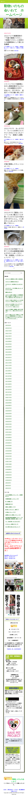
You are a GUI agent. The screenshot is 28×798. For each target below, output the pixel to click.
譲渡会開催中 (14, 688)
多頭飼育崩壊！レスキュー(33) (12, 499)
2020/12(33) (8, 394)
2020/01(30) (8, 424)
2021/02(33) (8, 389)
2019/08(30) (8, 437)
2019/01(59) (8, 456)
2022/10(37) (8, 336)
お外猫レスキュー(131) (10, 512)
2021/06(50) (8, 378)
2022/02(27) (8, 357)
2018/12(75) (8, 458)
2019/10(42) (8, 432)
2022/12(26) (8, 330)
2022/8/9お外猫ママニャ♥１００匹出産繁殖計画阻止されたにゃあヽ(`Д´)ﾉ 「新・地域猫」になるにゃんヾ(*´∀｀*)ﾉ (14, 253)
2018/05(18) (8, 477)
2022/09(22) (8, 338)
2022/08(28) (8, 341)
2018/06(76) (8, 474)
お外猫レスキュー (13, 47)
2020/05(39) (8, 413)
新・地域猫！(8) (9, 501)
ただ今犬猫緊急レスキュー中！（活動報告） (11, 46)
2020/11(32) (8, 397)
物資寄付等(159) (9, 504)
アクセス (16, 789)
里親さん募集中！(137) (10, 507)
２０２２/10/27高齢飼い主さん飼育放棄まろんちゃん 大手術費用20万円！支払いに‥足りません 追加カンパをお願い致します (14, 88)
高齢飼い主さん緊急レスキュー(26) (13, 515)
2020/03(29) (8, 418)
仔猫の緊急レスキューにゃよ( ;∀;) (14, 165)
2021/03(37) (8, 386)
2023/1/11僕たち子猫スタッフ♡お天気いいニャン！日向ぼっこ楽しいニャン (14, 301)
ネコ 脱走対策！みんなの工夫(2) (12, 521)
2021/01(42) (8, 392)
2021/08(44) (8, 373)
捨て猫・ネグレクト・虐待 (14, 261)
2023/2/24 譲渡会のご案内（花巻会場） (14, 279)
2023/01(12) (8, 328)
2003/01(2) (8, 488)
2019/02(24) (8, 453)
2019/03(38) (8, 450)
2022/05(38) (8, 349)
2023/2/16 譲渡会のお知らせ (12, 281)
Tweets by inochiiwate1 (14, 649)
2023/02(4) (8, 325)
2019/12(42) (8, 426)
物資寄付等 (8, 261)
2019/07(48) (8, 440)
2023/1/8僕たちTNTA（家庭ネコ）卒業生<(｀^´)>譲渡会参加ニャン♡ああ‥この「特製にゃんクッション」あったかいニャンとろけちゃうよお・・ (14, 316)
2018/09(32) (8, 466)
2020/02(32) (8, 421)
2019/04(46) (8, 448)
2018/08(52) (8, 469)
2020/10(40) (8, 400)
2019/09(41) (8, 434)
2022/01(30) (8, 360)
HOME (5, 789)
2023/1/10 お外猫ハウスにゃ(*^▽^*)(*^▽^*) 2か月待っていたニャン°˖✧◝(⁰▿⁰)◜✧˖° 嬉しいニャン (13, 305)
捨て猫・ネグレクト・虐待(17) (12, 509)
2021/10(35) (8, 368)
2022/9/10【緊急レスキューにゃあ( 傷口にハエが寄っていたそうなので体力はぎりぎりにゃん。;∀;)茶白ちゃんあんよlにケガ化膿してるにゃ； (14, 217)
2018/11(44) (8, 461)
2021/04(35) (8, 384)
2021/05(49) (8, 381)
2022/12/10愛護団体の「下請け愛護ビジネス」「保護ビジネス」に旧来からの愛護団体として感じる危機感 (14, 40)
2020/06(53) (8, 410)
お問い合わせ (10, 789)
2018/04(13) (8, 480)
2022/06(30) (8, 346)
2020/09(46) (8, 402)
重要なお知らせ (8, 292)
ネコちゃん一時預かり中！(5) (11, 524)
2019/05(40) (8, 445)
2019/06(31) (8, 442)
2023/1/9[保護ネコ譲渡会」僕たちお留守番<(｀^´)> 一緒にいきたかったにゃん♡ (14, 311)
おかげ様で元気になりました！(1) (12, 526)
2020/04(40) (8, 416)
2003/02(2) (8, 485)
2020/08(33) (8, 405)
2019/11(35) (8, 429)
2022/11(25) (8, 333)
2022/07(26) (8, 344)
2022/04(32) (8, 352)
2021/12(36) (8, 362)
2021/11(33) (8, 365)
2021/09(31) (8, 370)
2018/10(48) (8, 464)
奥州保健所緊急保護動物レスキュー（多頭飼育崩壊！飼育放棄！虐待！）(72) (14, 518)
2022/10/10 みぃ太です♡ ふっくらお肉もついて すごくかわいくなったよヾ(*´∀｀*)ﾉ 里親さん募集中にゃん (14, 132)
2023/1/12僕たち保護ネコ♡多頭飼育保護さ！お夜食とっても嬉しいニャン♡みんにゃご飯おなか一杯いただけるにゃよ (14, 296)
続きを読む (16, 50)
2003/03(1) (8, 482)
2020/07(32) (8, 408)
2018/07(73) (8, 472)
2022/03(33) (8, 354)
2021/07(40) (8, 376)
